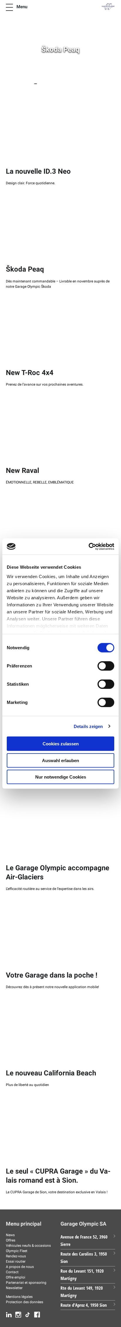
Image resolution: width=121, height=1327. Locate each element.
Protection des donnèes (24, 1302)
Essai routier (16, 1261)
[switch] (106, 666)
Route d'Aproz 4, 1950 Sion (83, 1305)
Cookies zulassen (61, 743)
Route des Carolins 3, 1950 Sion (83, 1257)
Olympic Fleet (16, 1251)
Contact (12, 1272)
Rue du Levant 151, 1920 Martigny (82, 1274)
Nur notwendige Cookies (60, 776)
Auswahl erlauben (60, 760)
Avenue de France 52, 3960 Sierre (83, 1240)
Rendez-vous (16, 1256)
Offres (10, 1240)
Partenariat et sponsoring (26, 1283)
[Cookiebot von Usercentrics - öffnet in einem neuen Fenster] (88, 546)
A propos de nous (20, 1267)
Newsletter (14, 1288)
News (10, 1235)
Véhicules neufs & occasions (28, 1246)
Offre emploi (15, 1277)
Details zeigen (88, 726)
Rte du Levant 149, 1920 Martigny (81, 1291)
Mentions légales (19, 1297)
